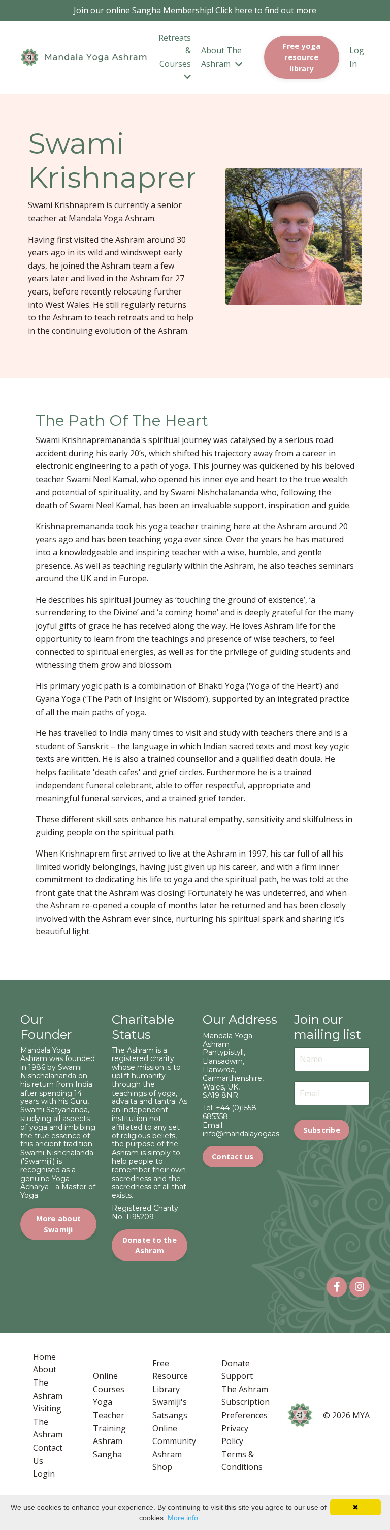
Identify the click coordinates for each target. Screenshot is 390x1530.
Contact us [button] (233, 1156)
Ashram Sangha (107, 1447)
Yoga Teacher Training (109, 1414)
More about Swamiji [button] (58, 1224)
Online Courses (108, 1382)
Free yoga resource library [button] (301, 57)
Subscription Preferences (245, 1408)
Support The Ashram (244, 1382)
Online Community (174, 1435)
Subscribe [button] (321, 1130)
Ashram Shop (167, 1461)
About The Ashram (47, 1382)
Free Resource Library (170, 1376)
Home (44, 1356)
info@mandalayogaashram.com (259, 1133)
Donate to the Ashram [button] (149, 1245)
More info (183, 1518)
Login (44, 1473)
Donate (235, 1363)
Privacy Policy (234, 1435)
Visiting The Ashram (47, 1421)
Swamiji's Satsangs (169, 1408)
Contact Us (47, 1454)
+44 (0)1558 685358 (229, 1112)
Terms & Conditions (242, 1461)
